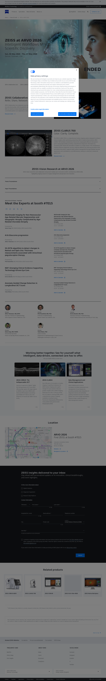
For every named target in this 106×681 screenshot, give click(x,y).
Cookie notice (35, 109)
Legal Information (44, 109)
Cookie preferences (37, 114)
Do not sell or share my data (67, 114)
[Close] (76, 70)
